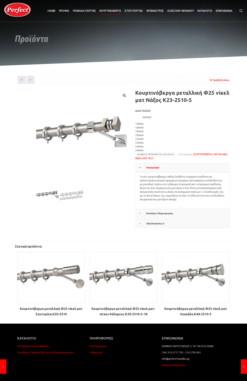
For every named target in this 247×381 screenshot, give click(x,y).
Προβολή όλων (221, 80)
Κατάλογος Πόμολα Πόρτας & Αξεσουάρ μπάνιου (45, 352)
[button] (124, 95)
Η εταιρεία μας (98, 346)
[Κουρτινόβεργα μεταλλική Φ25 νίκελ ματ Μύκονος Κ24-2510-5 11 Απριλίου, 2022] (244, 366)
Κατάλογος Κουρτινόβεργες (33, 346)
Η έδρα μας (96, 352)
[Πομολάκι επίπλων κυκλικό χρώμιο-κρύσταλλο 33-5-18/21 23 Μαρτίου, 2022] (3, 366)
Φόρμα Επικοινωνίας (174, 365)
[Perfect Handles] (19, 11)
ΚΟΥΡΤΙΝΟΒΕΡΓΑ (203, 154)
